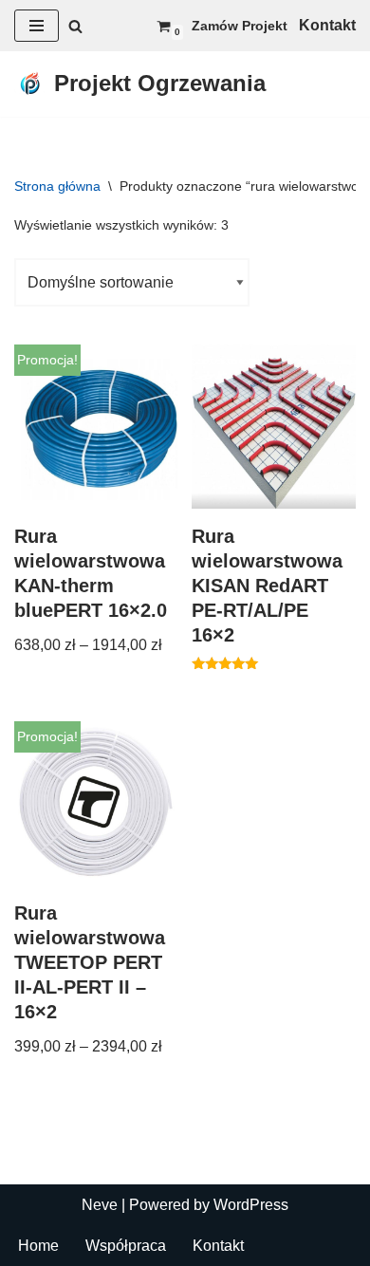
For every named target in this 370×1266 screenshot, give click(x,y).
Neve (100, 1205)
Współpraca (125, 1246)
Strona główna (57, 186)
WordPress (250, 1205)
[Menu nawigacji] (36, 25)
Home (38, 1246)
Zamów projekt (239, 25)
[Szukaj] (75, 26)
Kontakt (218, 1246)
